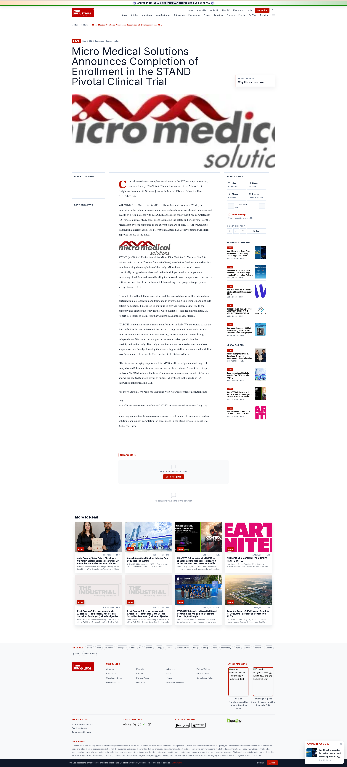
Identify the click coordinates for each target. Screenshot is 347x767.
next (215, 648)
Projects (231, 15)
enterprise (122, 648)
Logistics (218, 15)
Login (249, 10)
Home (190, 10)
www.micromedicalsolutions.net (189, 391)
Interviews (147, 15)
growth (149, 648)
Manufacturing (163, 15)
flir (140, 648)
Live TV (225, 10)
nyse (238, 648)
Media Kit (214, 10)
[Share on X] (229, 231)
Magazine (238, 10)
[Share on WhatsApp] (243, 231)
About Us (201, 10)
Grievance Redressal (175, 682)
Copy (258, 231)
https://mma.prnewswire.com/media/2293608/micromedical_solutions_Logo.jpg (163, 405)
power (247, 648)
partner (76, 653)
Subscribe (262, 10)
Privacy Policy (142, 678)
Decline (260, 763)
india (99, 648)
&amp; (159, 648)
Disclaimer (140, 682)
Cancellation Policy (205, 678)
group (205, 648)
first (132, 648)
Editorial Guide (203, 673)
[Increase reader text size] (262, 205)
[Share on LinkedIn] (236, 231)
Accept (272, 763)
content (258, 648)
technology (226, 648)
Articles (134, 15)
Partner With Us (203, 669)
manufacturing (90, 653)
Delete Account (113, 682)
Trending (264, 15)
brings (196, 648)
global (89, 648)
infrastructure (183, 648)
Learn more (177, 763)
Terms (169, 678)
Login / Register (173, 477)
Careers (139, 673)
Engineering (194, 15)
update (269, 648)
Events (241, 15)
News (124, 15)
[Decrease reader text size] (231, 205)
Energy (207, 15)
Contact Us (111, 673)
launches (109, 648)
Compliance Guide (114, 678)
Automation (179, 15)
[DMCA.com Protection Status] (234, 720)
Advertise (170, 669)
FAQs (168, 673)
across (169, 648)
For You (252, 15)
